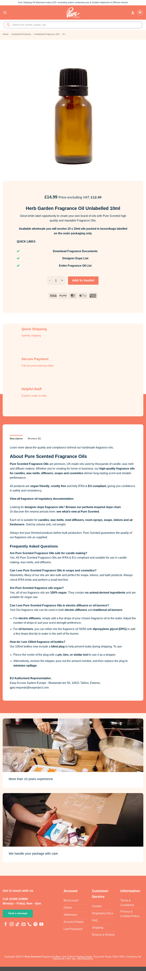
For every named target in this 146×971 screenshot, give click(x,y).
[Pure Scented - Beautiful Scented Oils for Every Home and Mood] (73, 12)
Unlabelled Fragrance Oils (46, 34)
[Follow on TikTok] (17, 924)
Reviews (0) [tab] (34, 438)
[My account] (133, 12)
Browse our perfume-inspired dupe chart (93, 507)
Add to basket (83, 280)
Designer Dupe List (75, 258)
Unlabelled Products (21, 34)
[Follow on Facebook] (6, 924)
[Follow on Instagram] (12, 924)
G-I (63, 34)
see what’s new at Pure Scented (77, 511)
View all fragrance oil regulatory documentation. (42, 498)
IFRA (81, 486)
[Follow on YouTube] (41, 924)
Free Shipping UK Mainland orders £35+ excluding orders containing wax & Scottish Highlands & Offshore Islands (73, 2)
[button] (5, 12)
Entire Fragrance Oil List (75, 265)
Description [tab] (16, 438)
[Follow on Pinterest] (35, 924)
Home (6, 34)
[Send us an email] (23, 924)
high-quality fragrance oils (117, 468)
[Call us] (29, 924)
